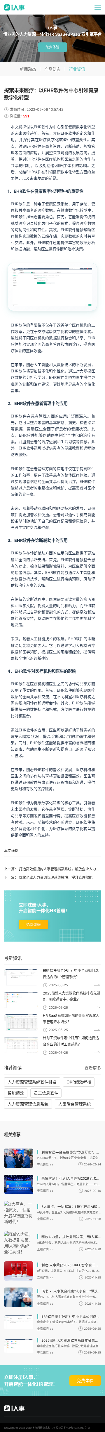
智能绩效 (16, 1092)
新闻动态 (28, 69)
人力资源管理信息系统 (28, 1103)
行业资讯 (77, 69)
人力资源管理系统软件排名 (32, 1081)
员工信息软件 (46, 1092)
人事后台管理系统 (74, 1103)
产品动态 (52, 69)
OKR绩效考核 (78, 1081)
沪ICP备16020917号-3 (77, 1427)
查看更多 (93, 1067)
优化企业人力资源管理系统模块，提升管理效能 (55, 877)
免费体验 (53, 47)
